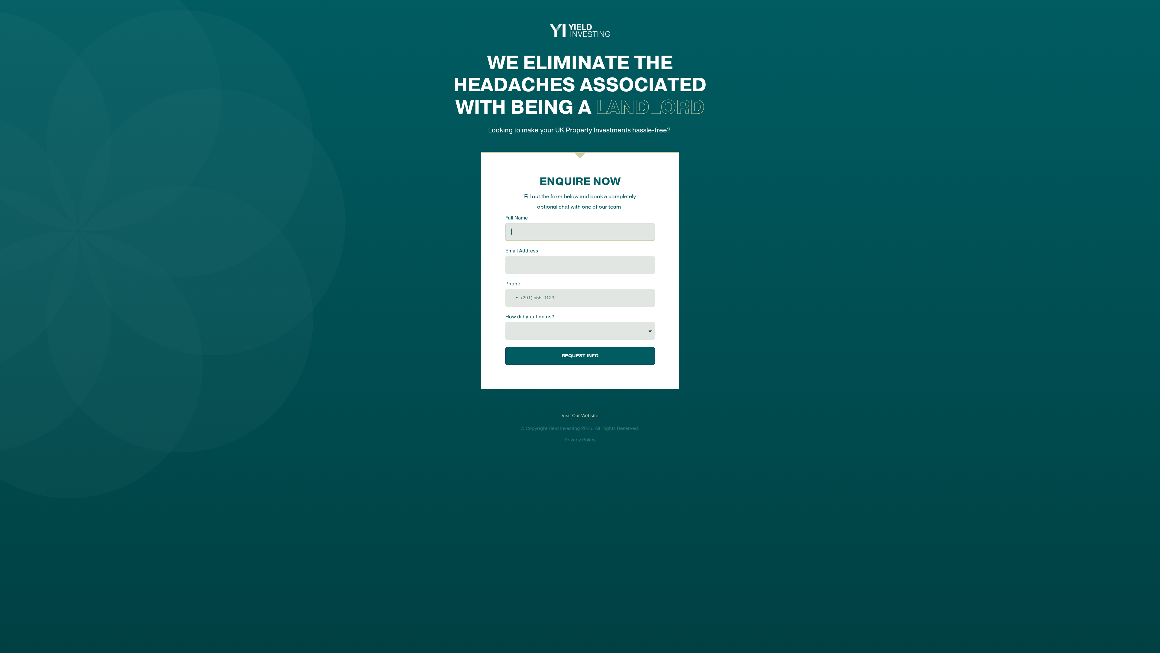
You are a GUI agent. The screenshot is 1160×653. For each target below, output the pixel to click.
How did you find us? (529, 317)
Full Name (516, 218)
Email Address (521, 251)
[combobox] (513, 298)
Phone (512, 284)
